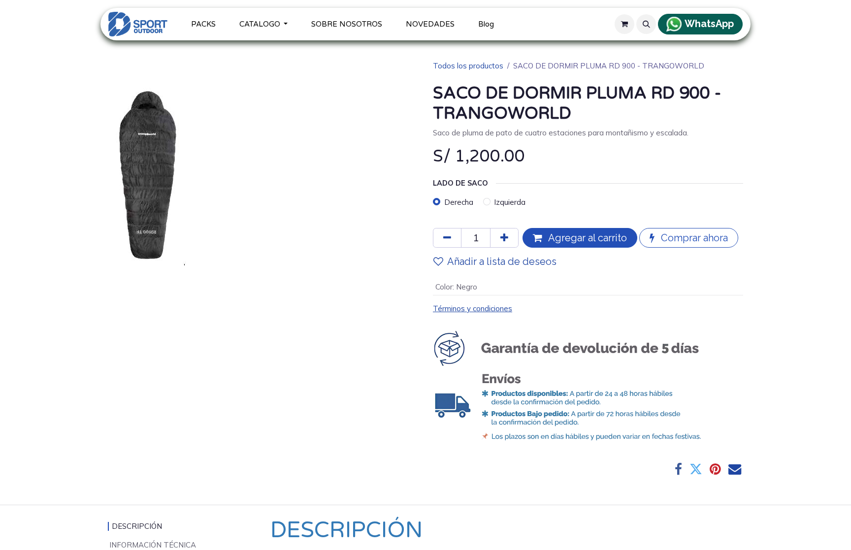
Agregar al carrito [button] (586, 238)
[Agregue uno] (504, 238)
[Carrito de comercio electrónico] (624, 24)
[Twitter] (695, 469)
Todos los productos (468, 65)
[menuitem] (203, 24)
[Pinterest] (715, 469)
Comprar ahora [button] (693, 238)
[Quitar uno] (447, 238)
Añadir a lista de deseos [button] (501, 261)
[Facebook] (678, 469)
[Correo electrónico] (734, 469)
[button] (646, 24)
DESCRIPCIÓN (137, 526)
